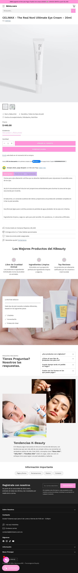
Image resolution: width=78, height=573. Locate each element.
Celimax (8, 21)
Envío (4, 155)
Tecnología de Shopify (32, 563)
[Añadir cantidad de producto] (12, 143)
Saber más (42, 168)
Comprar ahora (39, 149)
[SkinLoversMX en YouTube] (13, 541)
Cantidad (5, 139)
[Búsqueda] (73, 11)
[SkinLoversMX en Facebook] (3, 541)
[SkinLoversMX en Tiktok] (10, 541)
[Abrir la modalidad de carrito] (74, 6)
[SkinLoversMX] (11, 6)
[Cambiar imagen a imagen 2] (12, 107)
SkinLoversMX (18, 563)
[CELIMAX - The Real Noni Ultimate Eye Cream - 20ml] (39, 63)
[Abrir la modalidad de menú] (3, 6)
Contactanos (22, 240)
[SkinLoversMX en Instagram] (6, 541)
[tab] (8, 174)
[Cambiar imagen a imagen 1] (5, 107)
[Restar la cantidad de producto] (4, 143)
